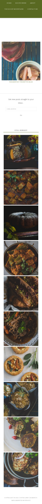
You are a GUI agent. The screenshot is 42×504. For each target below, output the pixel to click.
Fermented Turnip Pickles (21, 82)
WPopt (28, 500)
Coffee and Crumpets (21, 27)
